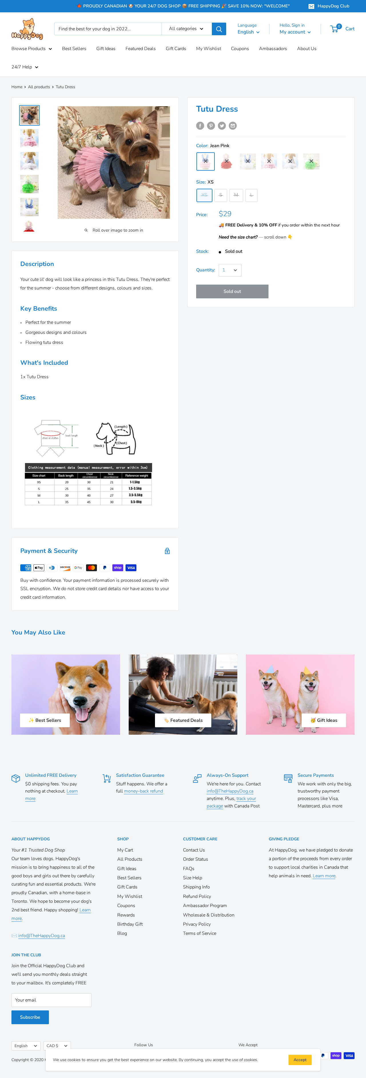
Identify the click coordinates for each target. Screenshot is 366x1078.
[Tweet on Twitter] (222, 125)
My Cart (125, 850)
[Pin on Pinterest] (211, 125)
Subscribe (30, 1017)
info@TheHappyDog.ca (230, 791)
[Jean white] (248, 161)
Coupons (240, 49)
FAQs (188, 869)
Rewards (126, 915)
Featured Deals (141, 49)
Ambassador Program (205, 905)
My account (293, 32)
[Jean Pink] (205, 161)
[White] (269, 161)
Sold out (232, 291)
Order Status (195, 859)
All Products (129, 859)
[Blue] (290, 161)
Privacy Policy (197, 924)
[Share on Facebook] (200, 125)
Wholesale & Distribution (208, 915)
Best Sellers (74, 49)
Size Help (192, 878)
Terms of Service (199, 933)
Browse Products (28, 49)
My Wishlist (208, 49)
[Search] (219, 29)
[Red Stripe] (227, 161)
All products (39, 87)
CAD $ (52, 1046)
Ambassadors (273, 49)
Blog (122, 933)
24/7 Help (21, 67)
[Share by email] (233, 125)
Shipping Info (196, 887)
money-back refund (143, 791)
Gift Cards (176, 49)
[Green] (311, 161)
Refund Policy (197, 896)
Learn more (324, 876)
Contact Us (194, 850)
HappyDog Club (333, 6)
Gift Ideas (106, 49)
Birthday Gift (130, 924)
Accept (300, 1060)
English (21, 1046)
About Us (307, 49)
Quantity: (205, 270)
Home (16, 87)
